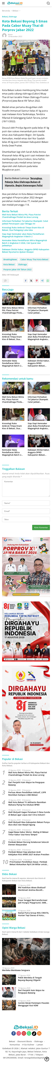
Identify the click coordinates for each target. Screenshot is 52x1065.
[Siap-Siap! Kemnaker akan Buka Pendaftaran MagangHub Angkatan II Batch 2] (39, 325)
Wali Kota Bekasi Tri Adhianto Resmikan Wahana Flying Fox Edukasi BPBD (27, 803)
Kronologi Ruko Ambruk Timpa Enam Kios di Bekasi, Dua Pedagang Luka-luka (23, 228)
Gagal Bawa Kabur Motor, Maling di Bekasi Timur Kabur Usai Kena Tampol (28, 833)
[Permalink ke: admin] (4, 35)
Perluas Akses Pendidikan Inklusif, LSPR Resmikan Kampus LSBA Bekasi (27, 793)
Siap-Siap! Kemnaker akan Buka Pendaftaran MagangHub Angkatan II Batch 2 (23, 235)
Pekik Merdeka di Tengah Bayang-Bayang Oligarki (30, 978)
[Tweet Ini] (31, 281)
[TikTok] (34, 1033)
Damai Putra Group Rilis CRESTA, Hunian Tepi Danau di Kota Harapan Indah (33, 914)
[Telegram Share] (42, 281)
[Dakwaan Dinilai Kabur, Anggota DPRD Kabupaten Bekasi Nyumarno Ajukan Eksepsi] (39, 352)
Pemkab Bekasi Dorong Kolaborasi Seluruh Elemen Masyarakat (28, 843)
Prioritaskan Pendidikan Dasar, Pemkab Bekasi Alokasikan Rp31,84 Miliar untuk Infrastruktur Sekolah (28, 863)
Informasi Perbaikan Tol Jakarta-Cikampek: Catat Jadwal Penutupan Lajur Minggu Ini (25, 222)
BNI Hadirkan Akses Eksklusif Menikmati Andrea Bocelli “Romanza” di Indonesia (31, 888)
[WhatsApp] (29, 1033)
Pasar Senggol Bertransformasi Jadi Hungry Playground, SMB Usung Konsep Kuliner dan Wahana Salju (32, 901)
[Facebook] (13, 1033)
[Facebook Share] (26, 281)
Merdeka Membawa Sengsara (16, 970)
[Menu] (4, 3)
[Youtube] (24, 1033)
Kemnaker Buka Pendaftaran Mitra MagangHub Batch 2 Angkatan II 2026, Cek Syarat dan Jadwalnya (24, 243)
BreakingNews (10, 259)
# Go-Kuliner (28, 1044)
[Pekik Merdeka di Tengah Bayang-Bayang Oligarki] (9, 979)
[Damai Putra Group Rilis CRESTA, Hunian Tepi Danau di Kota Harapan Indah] (9, 915)
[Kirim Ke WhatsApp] (48, 281)
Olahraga (13, 16)
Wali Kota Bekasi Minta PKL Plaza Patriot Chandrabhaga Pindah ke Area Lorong (21, 215)
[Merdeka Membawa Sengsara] (26, 951)
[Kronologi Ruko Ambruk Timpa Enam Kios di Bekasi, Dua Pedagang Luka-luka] (13, 325)
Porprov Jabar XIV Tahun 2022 (17, 269)
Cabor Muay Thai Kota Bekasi (34, 259)
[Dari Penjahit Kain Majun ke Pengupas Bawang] (9, 992)
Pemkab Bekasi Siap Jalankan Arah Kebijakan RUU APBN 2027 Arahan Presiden (28, 853)
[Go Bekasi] (15, 3)
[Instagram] (19, 1033)
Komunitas (15, 1044)
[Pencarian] (48, 3)
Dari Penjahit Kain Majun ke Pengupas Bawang (26, 783)
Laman (40, 1044)
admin (10, 34)
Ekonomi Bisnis (24, 1041)
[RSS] (39, 1033)
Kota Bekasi (9, 264)
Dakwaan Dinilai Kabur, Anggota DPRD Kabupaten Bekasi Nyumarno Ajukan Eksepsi (25, 250)
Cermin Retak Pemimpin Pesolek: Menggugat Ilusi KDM (33, 1004)
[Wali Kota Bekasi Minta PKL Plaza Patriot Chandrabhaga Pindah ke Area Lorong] (13, 299)
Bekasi (5, 16)
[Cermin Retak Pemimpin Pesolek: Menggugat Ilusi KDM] (9, 1005)
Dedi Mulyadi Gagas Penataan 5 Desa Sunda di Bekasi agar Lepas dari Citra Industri (29, 813)
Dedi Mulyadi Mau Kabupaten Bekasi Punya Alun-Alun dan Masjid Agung (29, 823)
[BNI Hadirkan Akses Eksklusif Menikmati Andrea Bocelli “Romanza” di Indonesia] (9, 889)
